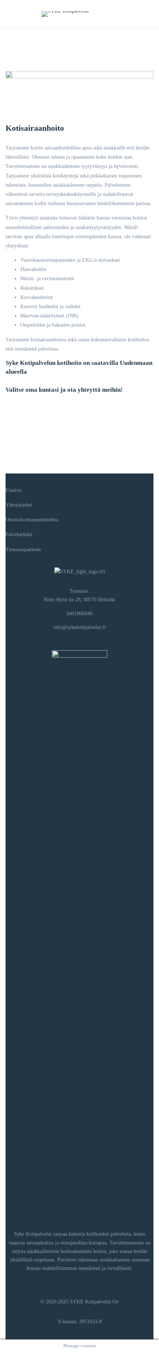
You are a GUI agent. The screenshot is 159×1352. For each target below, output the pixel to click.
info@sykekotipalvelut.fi (80, 627)
